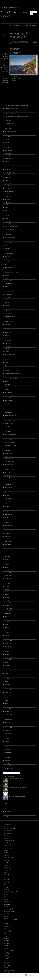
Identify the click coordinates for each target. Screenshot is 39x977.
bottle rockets (8, 153)
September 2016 (8, 719)
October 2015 (8, 730)
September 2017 (8, 695)
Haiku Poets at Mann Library (11, 226)
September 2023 (8, 613)
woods (6, 87)
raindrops (7, 327)
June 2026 (7, 562)
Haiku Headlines (8, 519)
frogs (6, 204)
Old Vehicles (7, 294)
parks (6, 302)
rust (5, 337)
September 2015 (8, 733)
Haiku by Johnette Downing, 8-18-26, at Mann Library (16, 111)
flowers (6, 196)
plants (6, 313)
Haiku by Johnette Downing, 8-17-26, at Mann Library (16, 116)
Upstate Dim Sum (8, 475)
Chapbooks (7, 169)
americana (7, 134)
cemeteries (7, 166)
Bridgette (11, 778)
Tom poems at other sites (10, 376)
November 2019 (8, 657)
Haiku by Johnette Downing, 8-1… (23, 792)
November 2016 (8, 714)
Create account (8, 805)
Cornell (6, 177)
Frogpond (7, 202)
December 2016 (8, 711)
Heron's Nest (8, 234)
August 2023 (7, 616)
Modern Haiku (8, 283)
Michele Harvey (8, 448)
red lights (7, 506)
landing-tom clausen (20, 796)
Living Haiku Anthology (10, 439)
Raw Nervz (7, 511)
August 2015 (7, 735)
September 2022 (8, 629)
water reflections (8, 395)
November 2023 (8, 608)
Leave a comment (35, 42)
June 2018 (7, 678)
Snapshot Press (8, 456)
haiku (6, 221)
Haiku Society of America (10, 434)
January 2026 (8, 575)
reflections (7, 332)
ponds (6, 318)
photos (6, 310)
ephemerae (7, 490)
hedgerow (7, 231)
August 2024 (7, 583)
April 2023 (7, 627)
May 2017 (7, 700)
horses (6, 240)
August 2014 (7, 757)
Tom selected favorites (10, 378)
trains (6, 381)
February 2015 (8, 752)
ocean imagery (8, 291)
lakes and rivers (8, 253)
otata (6, 299)
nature (18, 42)
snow (6, 351)
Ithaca (6, 251)
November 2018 (8, 670)
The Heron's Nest (9, 464)
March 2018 (7, 684)
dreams (6, 58)
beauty (6, 56)
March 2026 (7, 570)
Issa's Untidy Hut (8, 437)
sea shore (7, 340)
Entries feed (7, 811)
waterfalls (7, 397)
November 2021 (8, 640)
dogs (6, 185)
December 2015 (8, 727)
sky (7, 76)
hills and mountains (9, 237)
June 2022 (7, 635)
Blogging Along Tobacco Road (11, 415)
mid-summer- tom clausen (20, 782)
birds (6, 147)
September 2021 (8, 646)
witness (6, 85)
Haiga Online (7, 428)
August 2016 (7, 722)
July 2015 (7, 738)
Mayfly (6, 275)
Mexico (6, 278)
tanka (6, 78)
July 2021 (7, 648)
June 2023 (7, 621)
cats (6, 163)
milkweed (7, 280)
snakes (6, 348)
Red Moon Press (8, 453)
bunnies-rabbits (8, 158)
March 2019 (7, 665)
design (2, 58)
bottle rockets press (9, 418)
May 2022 (7, 638)
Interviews (7, 248)
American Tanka (8, 412)
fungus (6, 207)
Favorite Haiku (8, 191)
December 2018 (8, 667)
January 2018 (8, 687)
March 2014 (7, 760)
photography (5, 71)
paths (6, 305)
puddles (6, 324)
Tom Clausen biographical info (11, 373)
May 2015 (7, 744)
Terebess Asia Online (9, 461)
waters (2, 85)
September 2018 (8, 676)
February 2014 (8, 763)
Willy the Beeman (8, 400)
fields (6, 193)
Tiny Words (7, 467)
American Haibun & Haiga (10, 131)
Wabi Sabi (12, 43)
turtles (6, 386)
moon (6, 286)
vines (6, 389)
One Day (7, 297)
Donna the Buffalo (9, 423)
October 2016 (8, 716)
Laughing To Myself (9, 259)
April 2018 (7, 681)
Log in (6, 808)
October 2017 (8, 692)
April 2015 (7, 746)
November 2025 (8, 581)
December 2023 (8, 605)
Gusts (6, 215)
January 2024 (8, 602)
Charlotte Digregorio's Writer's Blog (12, 420)
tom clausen (10, 12)
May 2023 (7, 624)
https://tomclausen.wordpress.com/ (12, 3)
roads (6, 335)
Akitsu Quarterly (8, 128)
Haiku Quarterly (8, 525)
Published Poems (8, 321)
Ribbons (6, 522)
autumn (25, 41)
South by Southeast (9, 530)
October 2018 (8, 673)
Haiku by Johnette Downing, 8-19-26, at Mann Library (16, 105)
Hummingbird (8, 242)
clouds (6, 174)
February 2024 (8, 600)
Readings (7, 329)
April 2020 (7, 651)
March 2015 (7, 749)
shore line (3, 76)
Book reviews (8, 150)
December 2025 (8, 578)
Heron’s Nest (8, 498)
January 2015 (8, 755)
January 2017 (8, 708)
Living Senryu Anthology (10, 442)
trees (6, 80)
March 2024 (7, 597)
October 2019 (8, 659)
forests (6, 199)
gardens (6, 210)
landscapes (13, 42)
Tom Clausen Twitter (9, 469)
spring (6, 356)
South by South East (9, 354)
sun (4, 78)
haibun (6, 218)
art (3, 56)
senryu (6, 343)
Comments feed (8, 814)
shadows (7, 346)
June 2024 (7, 589)
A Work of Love (8, 123)
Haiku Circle (7, 223)
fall (4, 60)
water (6, 84)
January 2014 (8, 765)
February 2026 (8, 572)
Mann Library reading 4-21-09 (10, 7)
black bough (7, 533)
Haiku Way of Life (8, 229)
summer (6, 362)
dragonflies (7, 188)
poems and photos (24, 42)
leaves (6, 261)
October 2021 (8, 643)
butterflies (7, 161)
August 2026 (7, 556)
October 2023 (8, 610)
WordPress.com (8, 816)
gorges (6, 212)
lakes (4, 63)
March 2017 (7, 706)
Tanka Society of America (10, 458)
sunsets (6, 367)
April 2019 (7, 662)
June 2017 (7, 697)
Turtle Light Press (9, 472)
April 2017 (7, 703)
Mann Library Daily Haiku (10, 272)
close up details (8, 172)
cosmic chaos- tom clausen (20, 787)
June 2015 (7, 741)
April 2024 (7, 594)
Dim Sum (7, 183)
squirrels (7, 359)
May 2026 (7, 564)
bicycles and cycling (9, 144)
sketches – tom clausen (10, 113)
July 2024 (7, 586)
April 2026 (7, 567)
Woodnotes (7, 405)
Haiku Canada (8, 431)
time (4, 80)
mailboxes (7, 270)
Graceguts (7, 426)
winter (6, 403)
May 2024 (7, 591)
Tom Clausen (18, 41)
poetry (2, 73)
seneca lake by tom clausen (19, 35)
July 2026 (7, 559)
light (7, 63)
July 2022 (7, 632)
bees (6, 142)
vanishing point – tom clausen (11, 108)
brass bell (7, 155)
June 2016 (7, 725)
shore (6, 74)
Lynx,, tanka (7, 267)
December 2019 (8, 654)
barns (6, 139)
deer (6, 180)
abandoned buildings (9, 125)
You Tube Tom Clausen (10, 477)
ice (5, 245)
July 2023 (7, 619)
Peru (6, 308)
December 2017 (8, 689)
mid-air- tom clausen (18, 778)
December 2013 (8, 768)
